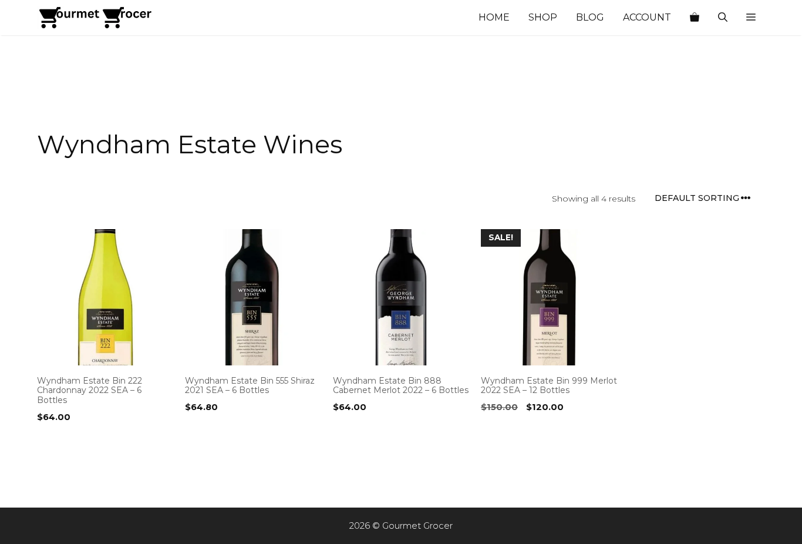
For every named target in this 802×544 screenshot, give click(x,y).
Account (647, 17)
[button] (751, 17)
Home (494, 17)
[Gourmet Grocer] (95, 17)
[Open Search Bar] (723, 17)
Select (54, 441)
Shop (542, 17)
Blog (590, 17)
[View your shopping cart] (694, 17)
